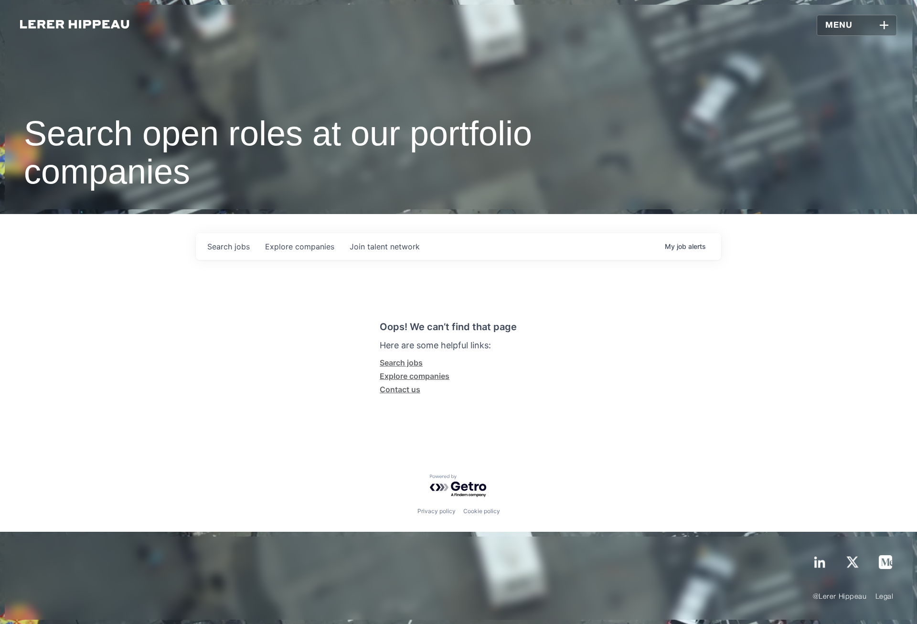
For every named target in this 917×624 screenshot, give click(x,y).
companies (299, 246)
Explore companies (414, 376)
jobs (228, 246)
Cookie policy (481, 511)
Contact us (400, 389)
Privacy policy (436, 511)
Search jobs (401, 362)
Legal (884, 596)
